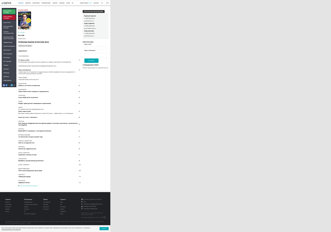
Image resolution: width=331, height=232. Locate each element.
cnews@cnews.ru (89, 21)
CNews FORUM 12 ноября (7, 11)
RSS (85, 201)
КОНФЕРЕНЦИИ (45, 3)
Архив (7, 211)
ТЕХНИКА (61, 3)
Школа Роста (7, 22)
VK (61, 204)
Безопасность (7, 50)
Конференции (28, 202)
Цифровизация (7, 42)
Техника (26, 209)
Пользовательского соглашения (11, 229)
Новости (7, 202)
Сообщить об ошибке (90, 206)
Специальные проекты (31, 204)
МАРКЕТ (55, 3)
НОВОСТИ (28, 3)
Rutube (62, 209)
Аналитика (36, 3)
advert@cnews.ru (89, 36)
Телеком (5, 65)
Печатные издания (30, 214)
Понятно (104, 228)
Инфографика (7, 80)
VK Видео (63, 207)
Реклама (45, 204)
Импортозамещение (9, 46)
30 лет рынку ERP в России (8, 27)
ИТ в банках (6, 57)
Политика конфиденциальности (93, 204)
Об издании (46, 202)
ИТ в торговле (7, 61)
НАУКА (68, 3)
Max (61, 202)
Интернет (6, 69)
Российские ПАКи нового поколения (8, 37)
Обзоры (7, 209)
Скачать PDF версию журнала (28, 186)
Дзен (61, 214)
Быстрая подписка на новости (93, 199)
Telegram (63, 211)
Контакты (46, 209)
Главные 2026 (8, 32)
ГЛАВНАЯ (20, 3)
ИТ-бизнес (6, 73)
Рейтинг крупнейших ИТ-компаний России (95, 68)
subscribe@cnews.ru (90, 28)
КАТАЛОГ (97, 3)
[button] (103, 3)
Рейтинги (6, 76)
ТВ (72, 3)
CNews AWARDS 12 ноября (7, 17)
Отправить (91, 60)
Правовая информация (90, 208)
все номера (21, 32)
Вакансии (46, 207)
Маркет (26, 207)
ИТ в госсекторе (7, 54)
